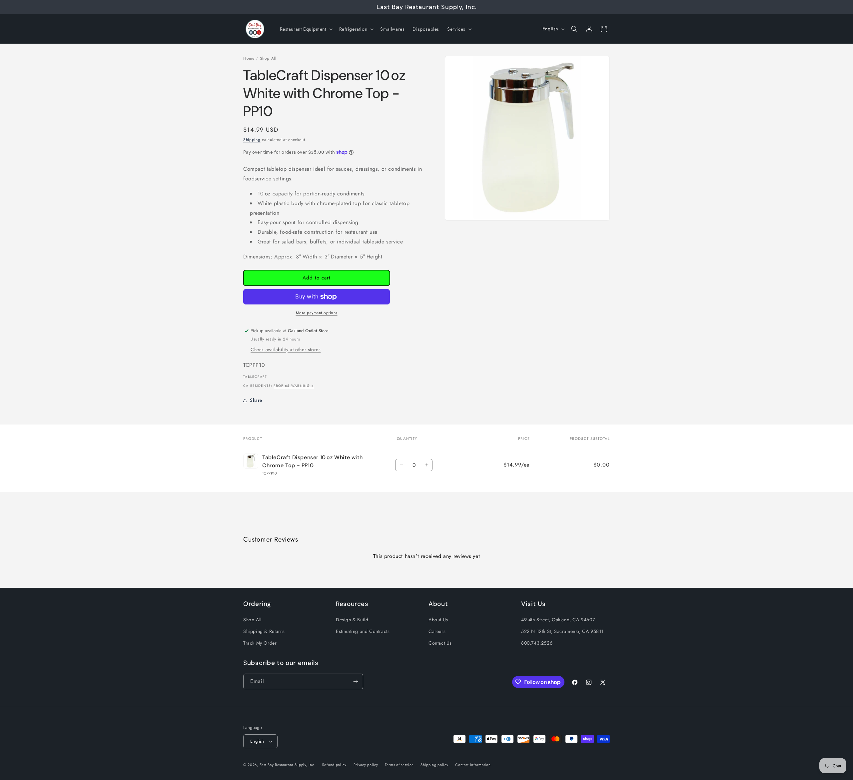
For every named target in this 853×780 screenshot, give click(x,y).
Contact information (472, 764)
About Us (438, 619)
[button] (305, 29)
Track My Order (260, 643)
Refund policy (334, 764)
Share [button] (256, 400)
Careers (436, 631)
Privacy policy (366, 764)
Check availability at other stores (286, 349)
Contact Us (440, 643)
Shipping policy (434, 764)
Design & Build (352, 619)
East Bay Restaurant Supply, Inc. (287, 764)
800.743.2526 (536, 643)
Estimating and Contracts (363, 631)
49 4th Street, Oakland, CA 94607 (558, 619)
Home (248, 58)
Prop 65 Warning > (294, 385)
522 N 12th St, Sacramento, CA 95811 (562, 631)
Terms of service (399, 764)
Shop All (268, 58)
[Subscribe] (355, 681)
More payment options (317, 313)
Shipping (252, 140)
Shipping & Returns (264, 631)
